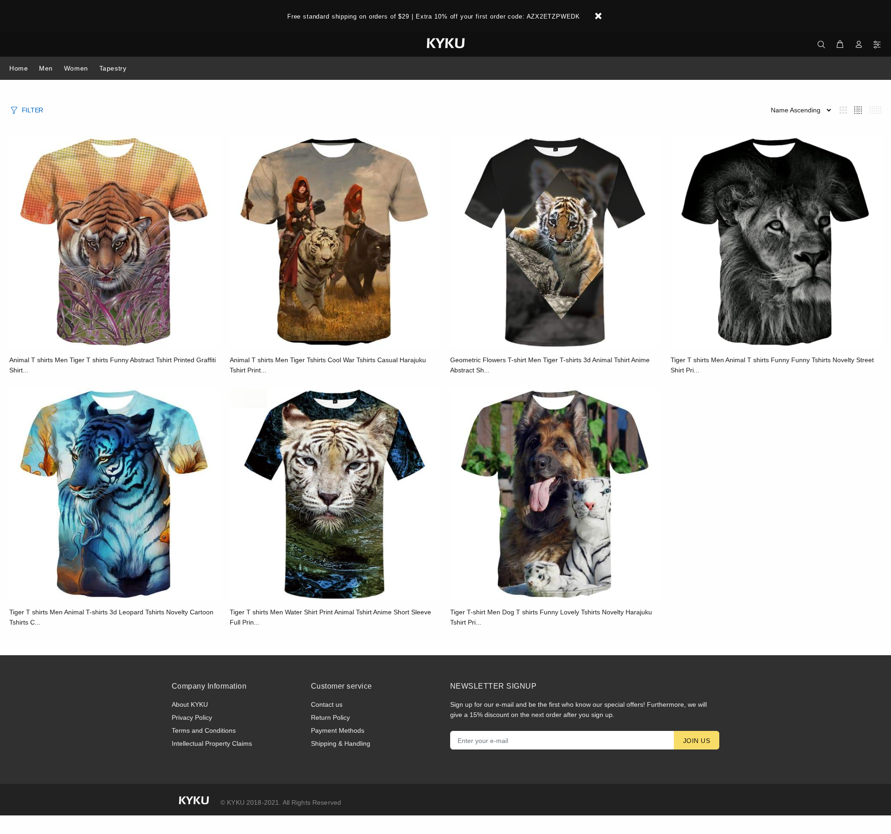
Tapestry (112, 68)
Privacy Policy (192, 717)
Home (18, 68)
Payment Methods (337, 730)
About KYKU (190, 704)
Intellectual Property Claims (212, 743)
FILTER (32, 110)
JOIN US (696, 740)
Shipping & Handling (340, 743)
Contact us (326, 704)
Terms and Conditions (204, 730)
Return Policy (330, 717)
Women (76, 68)
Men (46, 68)
